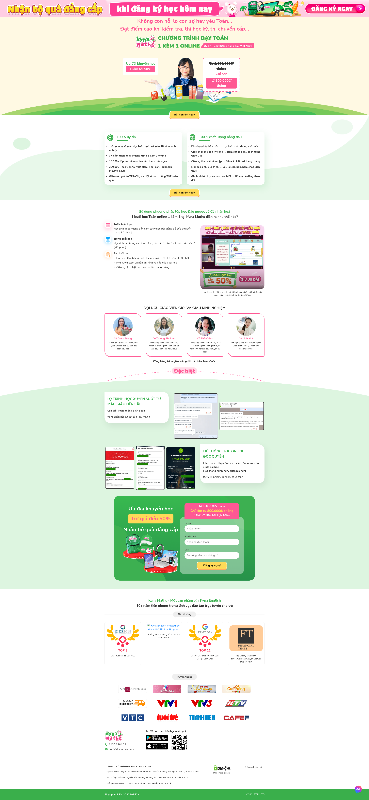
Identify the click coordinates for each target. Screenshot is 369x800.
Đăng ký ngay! (212, 565)
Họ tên (187, 523)
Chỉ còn (221, 74)
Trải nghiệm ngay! (184, 114)
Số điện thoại (190, 536)
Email (186, 549)
